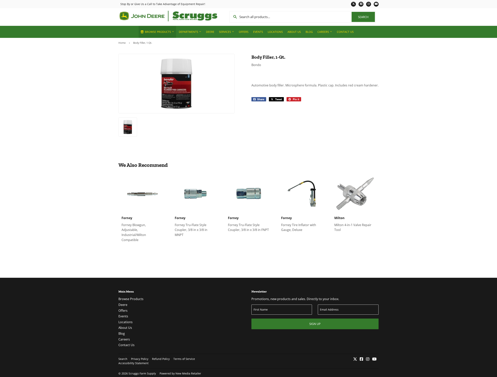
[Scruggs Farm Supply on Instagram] (367, 359)
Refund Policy (161, 359)
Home (122, 42)
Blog (309, 32)
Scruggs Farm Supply (142, 373)
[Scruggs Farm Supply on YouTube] (374, 359)
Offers (243, 32)
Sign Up (315, 324)
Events (258, 32)
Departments (189, 32)
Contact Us (345, 32)
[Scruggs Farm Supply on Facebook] (361, 359)
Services (225, 32)
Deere (210, 32)
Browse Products (158, 32)
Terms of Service (184, 359)
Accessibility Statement (133, 363)
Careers (323, 32)
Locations (275, 32)
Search (366, 17)
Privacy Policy (139, 359)
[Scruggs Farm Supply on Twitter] (355, 359)
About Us (294, 32)
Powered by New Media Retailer (180, 373)
